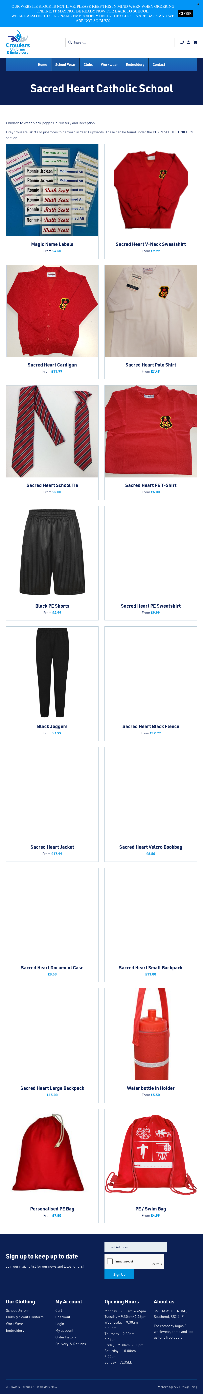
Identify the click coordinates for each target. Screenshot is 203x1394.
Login (59, 1323)
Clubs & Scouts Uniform (25, 1317)
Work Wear (14, 1323)
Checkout (62, 1317)
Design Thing (189, 1386)
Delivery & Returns (70, 1344)
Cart (58, 1310)
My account (64, 1330)
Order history (65, 1337)
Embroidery (15, 1330)
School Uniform (18, 1310)
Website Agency (168, 1386)
